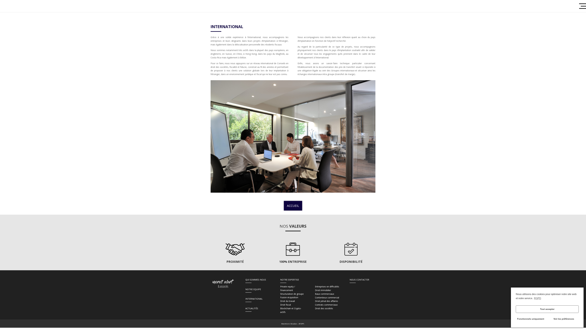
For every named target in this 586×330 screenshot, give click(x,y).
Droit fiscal (285, 304)
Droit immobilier (323, 290)
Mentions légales (289, 324)
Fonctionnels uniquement (530, 319)
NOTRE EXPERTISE (289, 279)
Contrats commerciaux (326, 304)
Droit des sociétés (324, 308)
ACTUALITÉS (251, 308)
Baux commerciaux (324, 293)
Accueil (293, 206)
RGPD (537, 298)
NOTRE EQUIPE (253, 289)
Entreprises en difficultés (327, 286)
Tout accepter (547, 309)
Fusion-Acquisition (289, 297)
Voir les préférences (563, 319)
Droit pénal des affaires (326, 301)
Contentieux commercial (327, 297)
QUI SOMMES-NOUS (255, 279)
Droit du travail (287, 301)
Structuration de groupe (292, 293)
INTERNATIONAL (254, 298)
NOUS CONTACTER (359, 279)
